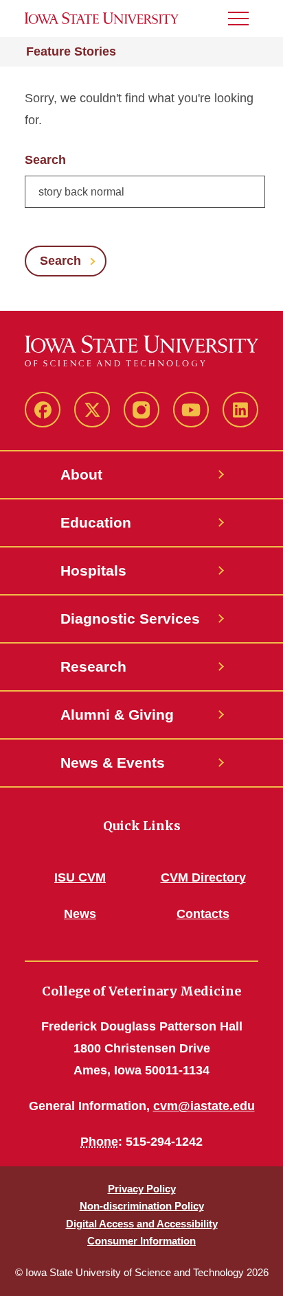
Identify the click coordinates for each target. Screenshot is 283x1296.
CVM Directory (203, 877)
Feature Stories (71, 51)
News (80, 914)
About (81, 474)
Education (95, 522)
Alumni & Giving (117, 714)
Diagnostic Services (130, 618)
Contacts (203, 914)
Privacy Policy (142, 1188)
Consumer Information (141, 1241)
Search (45, 160)
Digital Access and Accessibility (142, 1223)
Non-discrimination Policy (142, 1206)
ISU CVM (80, 877)
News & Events (112, 762)
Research (93, 666)
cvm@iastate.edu (204, 1106)
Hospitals (93, 570)
